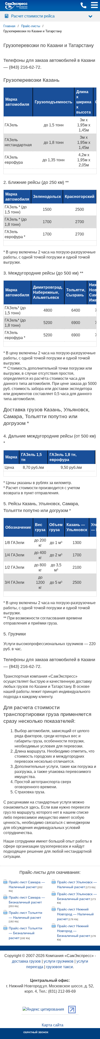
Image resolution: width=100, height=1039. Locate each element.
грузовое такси (59, 967)
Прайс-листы (30, 26)
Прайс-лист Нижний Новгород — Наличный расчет (75, 914)
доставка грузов (26, 961)
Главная (9, 26)
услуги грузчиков (59, 961)
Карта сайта (52, 1025)
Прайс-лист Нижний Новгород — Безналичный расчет (73, 931)
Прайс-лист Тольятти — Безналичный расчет (25, 933)
